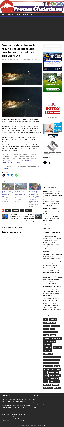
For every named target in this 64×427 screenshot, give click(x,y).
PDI (57, 372)
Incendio (53, 341)
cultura (53, 335)
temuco (28, 210)
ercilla (46, 341)
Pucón (52, 375)
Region (58, 375)
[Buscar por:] (52, 46)
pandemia (51, 372)
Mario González (48, 360)
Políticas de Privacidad (38, 404)
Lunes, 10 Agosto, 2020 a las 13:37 (12, 59)
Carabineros (55, 326)
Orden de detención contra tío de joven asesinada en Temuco (51, 293)
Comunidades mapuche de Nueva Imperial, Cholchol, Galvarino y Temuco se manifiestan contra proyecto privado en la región (34, 196)
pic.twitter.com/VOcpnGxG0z (11, 162)
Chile (52, 329)
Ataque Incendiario (49, 323)
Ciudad (19, 15)
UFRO (57, 381)
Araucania (53, 319)
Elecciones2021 (56, 338)
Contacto (35, 399)
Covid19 (46, 335)
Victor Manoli (48, 388)
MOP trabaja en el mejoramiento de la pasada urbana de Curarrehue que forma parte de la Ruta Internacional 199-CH (52, 263)
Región (32, 15)
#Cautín (5, 156)
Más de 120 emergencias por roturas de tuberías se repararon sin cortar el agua (52, 218)
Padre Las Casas (55, 369)
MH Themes (43, 425)
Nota (45, 366)
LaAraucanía (47, 350)
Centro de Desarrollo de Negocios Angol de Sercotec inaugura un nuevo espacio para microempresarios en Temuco (52, 307)
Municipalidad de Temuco (51, 363)
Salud (45, 381)
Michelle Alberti (26, 59)
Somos (34, 407)
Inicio (3, 15)
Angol (46, 319)
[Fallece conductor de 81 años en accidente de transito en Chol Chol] (8, 186)
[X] (49, 163)
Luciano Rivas (48, 353)
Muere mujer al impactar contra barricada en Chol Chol (20, 193)
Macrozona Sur (48, 357)
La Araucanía (57, 347)
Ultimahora (47, 384)
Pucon (46, 375)
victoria (55, 384)
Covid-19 (54, 332)
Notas (50, 366)
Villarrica (57, 388)
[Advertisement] (32, 29)
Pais (22, 210)
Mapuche (57, 357)
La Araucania (47, 347)
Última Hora (10, 15)
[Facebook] (45, 163)
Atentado (46, 326)
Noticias (15, 210)
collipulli (47, 332)
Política (25, 15)
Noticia (57, 366)
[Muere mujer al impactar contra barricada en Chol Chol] (21, 186)
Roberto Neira (54, 378)
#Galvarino (28, 160)
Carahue (46, 329)
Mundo (8, 210)
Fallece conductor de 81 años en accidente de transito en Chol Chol (8, 193)
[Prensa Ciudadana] (32, 12)
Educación (47, 338)
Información (47, 344)
